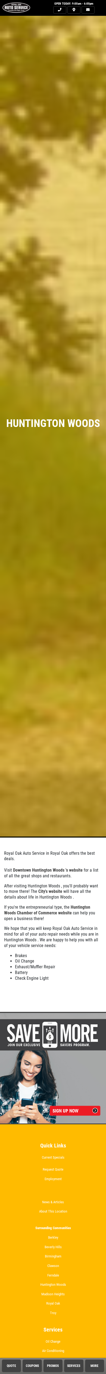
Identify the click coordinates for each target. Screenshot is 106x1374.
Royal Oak (53, 1303)
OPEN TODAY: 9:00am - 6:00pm (73, 3)
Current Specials (53, 1157)
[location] (73, 10)
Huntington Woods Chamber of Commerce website (47, 910)
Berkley (53, 1237)
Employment (53, 1179)
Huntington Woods (53, 1285)
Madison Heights (53, 1294)
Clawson (53, 1266)
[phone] (59, 10)
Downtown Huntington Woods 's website (48, 870)
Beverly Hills (53, 1247)
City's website (50, 891)
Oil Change (53, 1341)
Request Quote (53, 1169)
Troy (53, 1313)
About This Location (53, 1211)
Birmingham (53, 1256)
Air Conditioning (53, 1351)
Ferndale (53, 1275)
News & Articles (53, 1202)
